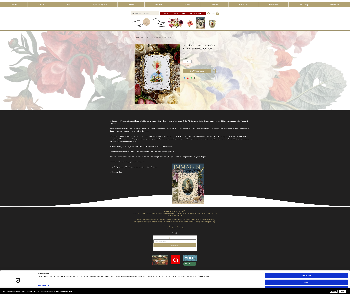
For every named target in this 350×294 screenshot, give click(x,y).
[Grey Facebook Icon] (173, 233)
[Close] (348, 291)
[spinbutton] (187, 61)
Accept (342, 291)
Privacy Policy (72, 291)
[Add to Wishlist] (214, 71)
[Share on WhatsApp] (191, 78)
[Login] (208, 13)
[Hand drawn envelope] (161, 24)
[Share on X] (195, 78)
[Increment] (190, 61)
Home (136, 37)
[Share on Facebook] (184, 78)
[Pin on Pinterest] (188, 78)
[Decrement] (184, 61)
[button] (41, 4)
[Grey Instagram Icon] (176, 233)
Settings (333, 291)
